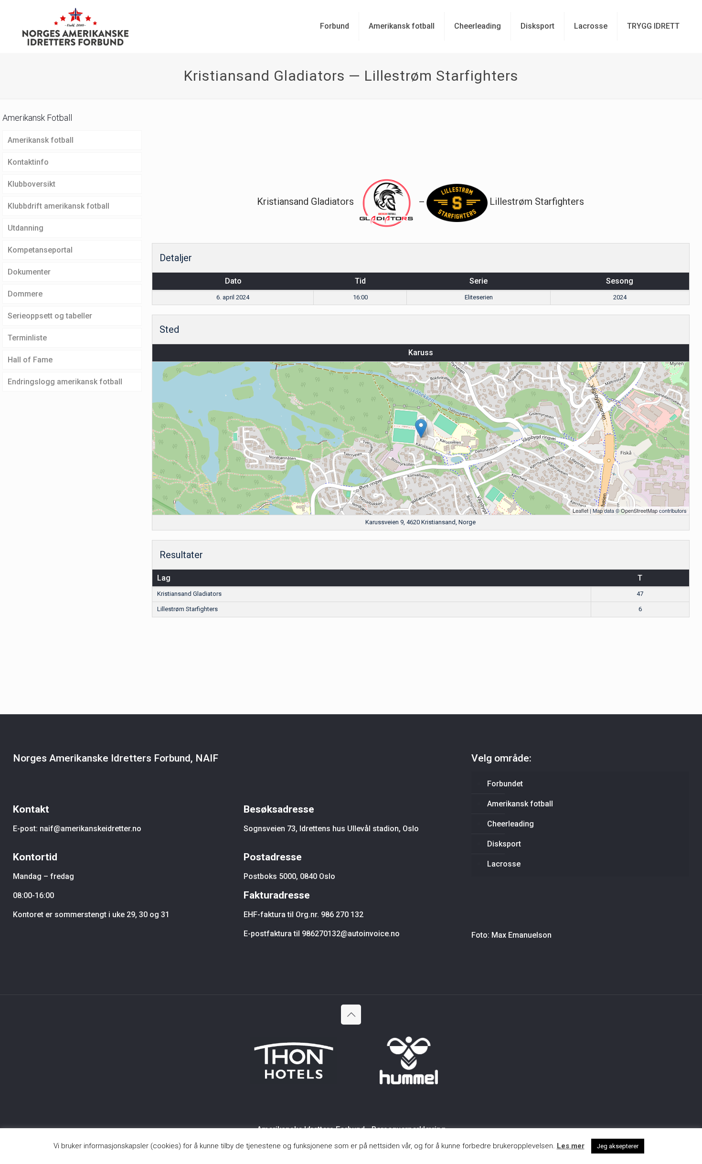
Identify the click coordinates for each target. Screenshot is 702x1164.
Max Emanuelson (521, 935)
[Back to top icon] (351, 1015)
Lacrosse (504, 863)
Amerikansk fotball (41, 140)
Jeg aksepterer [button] (617, 1146)
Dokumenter (29, 271)
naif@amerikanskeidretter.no (90, 828)
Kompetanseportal (40, 249)
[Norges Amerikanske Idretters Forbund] (75, 26)
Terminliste (27, 337)
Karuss (420, 352)
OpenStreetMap (639, 510)
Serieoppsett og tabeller (50, 315)
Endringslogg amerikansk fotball (65, 381)
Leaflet (580, 510)
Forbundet (505, 783)
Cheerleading (510, 823)
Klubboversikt (31, 184)
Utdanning (25, 228)
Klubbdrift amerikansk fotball (58, 206)
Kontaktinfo (28, 162)
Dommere (25, 293)
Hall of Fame (30, 359)
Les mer (571, 1146)
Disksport (504, 843)
